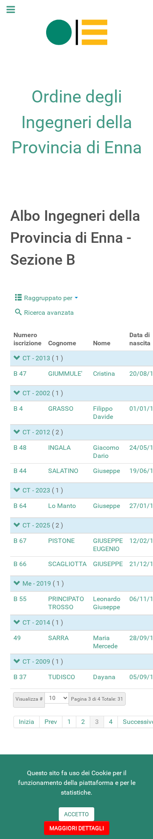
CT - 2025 (36, 525)
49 (17, 638)
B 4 (18, 408)
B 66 (20, 564)
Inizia (26, 722)
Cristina (104, 373)
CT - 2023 (36, 490)
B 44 (20, 471)
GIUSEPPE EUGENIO (108, 545)
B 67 (20, 541)
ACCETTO (76, 814)
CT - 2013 (36, 358)
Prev (50, 722)
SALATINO (63, 471)
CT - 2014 (36, 622)
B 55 (20, 599)
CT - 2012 (36, 432)
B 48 (20, 447)
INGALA (59, 447)
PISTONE (61, 541)
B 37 (20, 677)
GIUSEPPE (108, 564)
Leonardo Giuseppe (106, 603)
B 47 (20, 373)
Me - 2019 (36, 583)
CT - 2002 (36, 393)
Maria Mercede (105, 642)
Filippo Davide (103, 413)
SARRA (58, 638)
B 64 (20, 506)
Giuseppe (106, 471)
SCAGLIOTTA (67, 564)
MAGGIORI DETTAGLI (76, 828)
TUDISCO (61, 677)
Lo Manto (62, 506)
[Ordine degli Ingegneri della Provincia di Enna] (76, 32)
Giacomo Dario (106, 452)
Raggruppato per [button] (48, 298)
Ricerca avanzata (48, 312)
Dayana (104, 677)
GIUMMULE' (65, 373)
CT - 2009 (36, 661)
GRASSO (60, 408)
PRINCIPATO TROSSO (66, 603)
